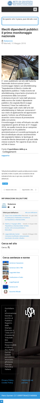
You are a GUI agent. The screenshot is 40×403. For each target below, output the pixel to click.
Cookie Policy (7, 382)
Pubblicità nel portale (27, 381)
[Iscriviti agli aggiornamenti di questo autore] (8, 207)
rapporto (5, 155)
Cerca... (5, 247)
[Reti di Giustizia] (20, 3)
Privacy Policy (8, 380)
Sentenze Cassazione (16, 263)
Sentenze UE (13, 287)
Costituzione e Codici (16, 277)
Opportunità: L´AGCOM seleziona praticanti (30, 189)
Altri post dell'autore (31, 212)
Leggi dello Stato (14, 273)
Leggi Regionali (14, 282)
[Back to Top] (1, 401)
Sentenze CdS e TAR (16, 268)
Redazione (8, 41)
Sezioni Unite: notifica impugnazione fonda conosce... (13, 189)
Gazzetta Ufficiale (15, 292)
